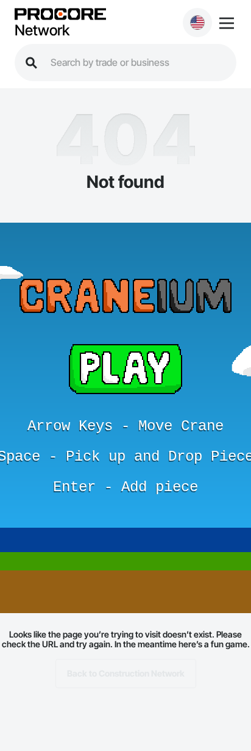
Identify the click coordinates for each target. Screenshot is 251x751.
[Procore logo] (60, 15)
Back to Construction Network (126, 673)
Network (42, 30)
